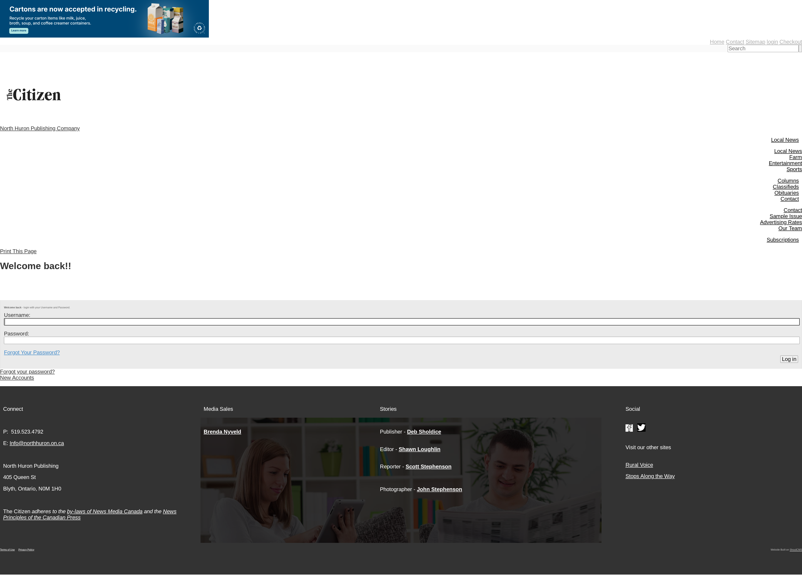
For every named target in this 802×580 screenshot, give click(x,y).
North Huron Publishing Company (40, 128)
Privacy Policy (26, 549)
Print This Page (18, 251)
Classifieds (786, 187)
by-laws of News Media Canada (104, 511)
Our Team (790, 228)
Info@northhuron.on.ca (37, 443)
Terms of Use (7, 549)
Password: (16, 334)
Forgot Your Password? (32, 352)
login (772, 42)
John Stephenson (439, 489)
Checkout (790, 42)
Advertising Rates (781, 222)
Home (717, 42)
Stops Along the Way (650, 476)
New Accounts (17, 378)
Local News (785, 140)
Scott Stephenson (429, 466)
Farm (795, 157)
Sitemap (755, 42)
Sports (794, 169)
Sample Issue (786, 216)
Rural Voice (639, 465)
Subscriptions (783, 240)
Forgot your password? (27, 371)
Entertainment (785, 163)
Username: (17, 315)
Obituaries (786, 193)
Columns (788, 181)
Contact (735, 42)
